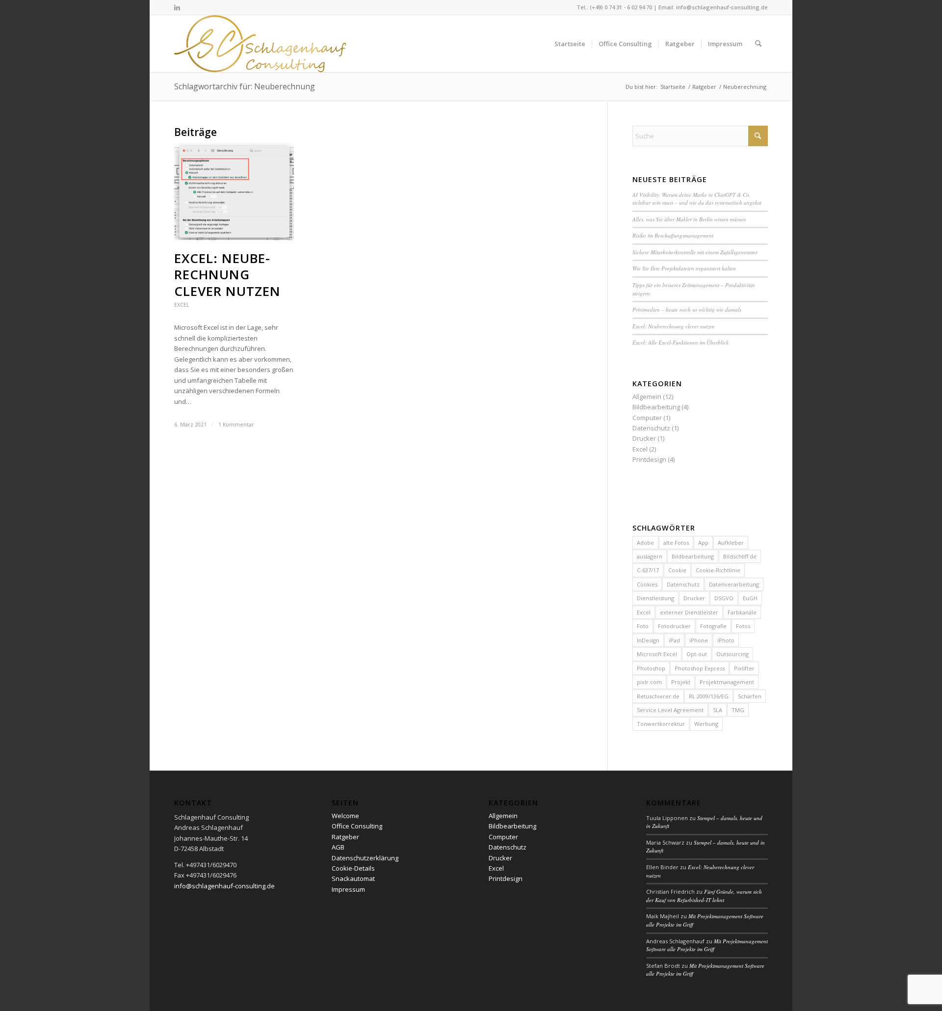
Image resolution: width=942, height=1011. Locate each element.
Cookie (677, 570)
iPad (674, 640)
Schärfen (749, 696)
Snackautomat (353, 878)
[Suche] (758, 43)
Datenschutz (651, 428)
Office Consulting (357, 826)
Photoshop (651, 668)
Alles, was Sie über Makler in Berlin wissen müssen (689, 219)
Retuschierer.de (658, 696)
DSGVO (723, 598)
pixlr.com (649, 682)
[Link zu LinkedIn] (177, 7)
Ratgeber (345, 836)
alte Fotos (676, 542)
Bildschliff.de (740, 556)
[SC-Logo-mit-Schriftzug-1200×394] (260, 43)
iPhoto (725, 640)
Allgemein (646, 396)
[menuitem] (570, 43)
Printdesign (649, 459)
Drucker (644, 438)
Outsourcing (732, 654)
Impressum (348, 889)
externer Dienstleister (689, 612)
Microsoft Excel (657, 654)
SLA (717, 710)
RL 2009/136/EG (709, 696)
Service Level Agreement (670, 710)
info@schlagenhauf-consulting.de (722, 7)
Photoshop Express (700, 668)
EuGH (750, 598)
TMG (738, 710)
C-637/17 (648, 570)
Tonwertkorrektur (661, 723)
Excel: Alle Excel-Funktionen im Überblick (680, 342)
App (703, 542)
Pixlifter (744, 668)
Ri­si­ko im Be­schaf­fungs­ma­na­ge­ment (672, 235)
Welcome (345, 815)
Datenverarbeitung (734, 584)
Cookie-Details (353, 868)
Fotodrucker (674, 626)
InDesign (648, 640)
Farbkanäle (742, 612)
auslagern (649, 556)
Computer (647, 417)
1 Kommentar (236, 424)
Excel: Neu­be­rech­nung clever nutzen (227, 274)
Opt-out (696, 654)
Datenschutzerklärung (365, 857)
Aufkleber (731, 542)
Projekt (680, 682)
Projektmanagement (727, 682)
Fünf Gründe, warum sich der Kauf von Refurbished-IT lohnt (704, 896)
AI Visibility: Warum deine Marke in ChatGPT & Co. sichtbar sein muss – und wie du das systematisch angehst (696, 199)
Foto (643, 626)
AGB (338, 847)
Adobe (645, 542)
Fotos (743, 626)
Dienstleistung (655, 598)
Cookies (647, 584)
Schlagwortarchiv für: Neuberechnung (244, 86)
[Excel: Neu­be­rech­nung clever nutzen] (234, 191)
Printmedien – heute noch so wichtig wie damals (686, 309)
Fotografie (713, 626)
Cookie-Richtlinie (718, 570)
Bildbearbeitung (656, 406)
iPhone (698, 640)
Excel (181, 304)
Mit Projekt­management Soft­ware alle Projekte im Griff (707, 945)
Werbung (706, 723)
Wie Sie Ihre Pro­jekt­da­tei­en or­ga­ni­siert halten (684, 268)
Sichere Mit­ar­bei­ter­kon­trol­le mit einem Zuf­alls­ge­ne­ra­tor (695, 252)
